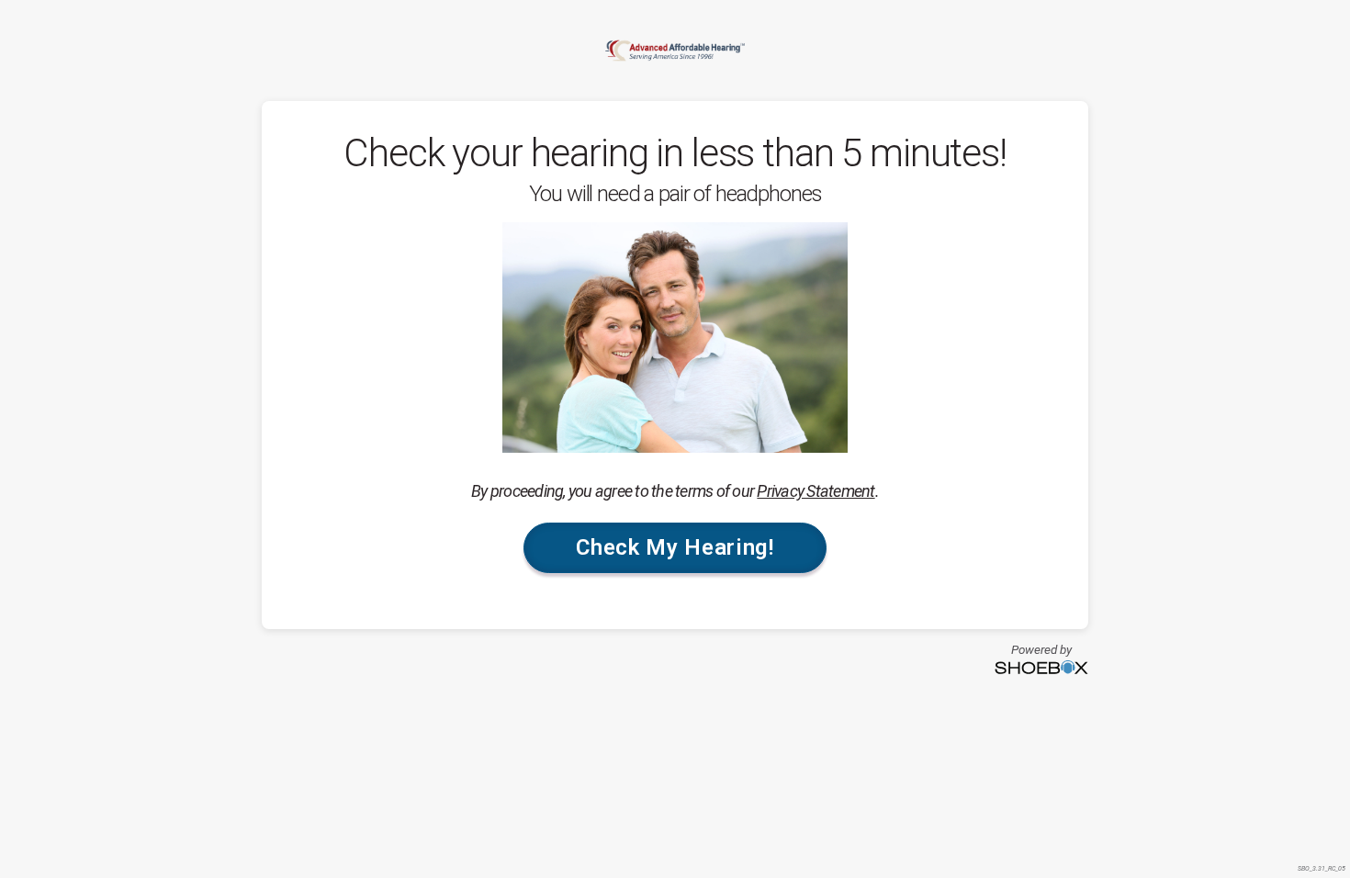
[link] (675, 50)
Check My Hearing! (674, 547)
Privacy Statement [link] (815, 491)
